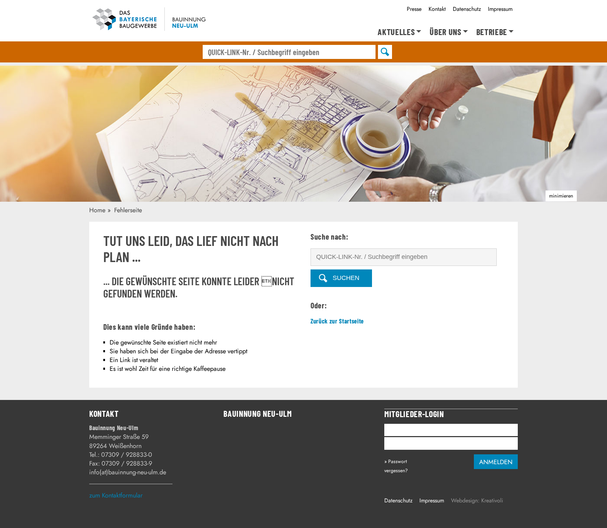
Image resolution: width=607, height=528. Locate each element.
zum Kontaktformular (116, 495)
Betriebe (491, 32)
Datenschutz (467, 9)
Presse (414, 9)
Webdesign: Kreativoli (477, 500)
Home (97, 210)
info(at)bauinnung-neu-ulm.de (127, 472)
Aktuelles (396, 32)
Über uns (445, 32)
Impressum (500, 9)
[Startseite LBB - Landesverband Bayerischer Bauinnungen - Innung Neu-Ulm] (159, 20)
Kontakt (437, 9)
